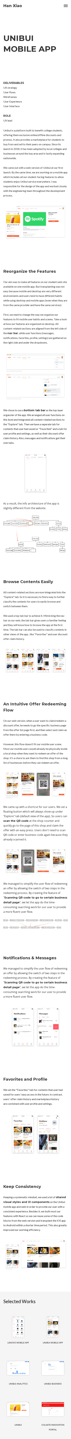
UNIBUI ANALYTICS (18, 1383)
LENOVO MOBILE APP (18, 1342)
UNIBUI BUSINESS (53, 1383)
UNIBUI (18, 1424)
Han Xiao (12, 6)
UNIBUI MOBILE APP (53, 1342)
